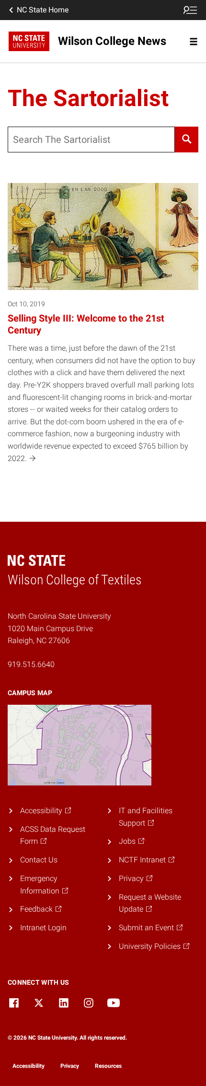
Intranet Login (43, 927)
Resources (108, 1066)
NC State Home (43, 9)
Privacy (69, 1066)
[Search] (186, 139)
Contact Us (38, 859)
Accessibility (28, 1066)
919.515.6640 (31, 664)
